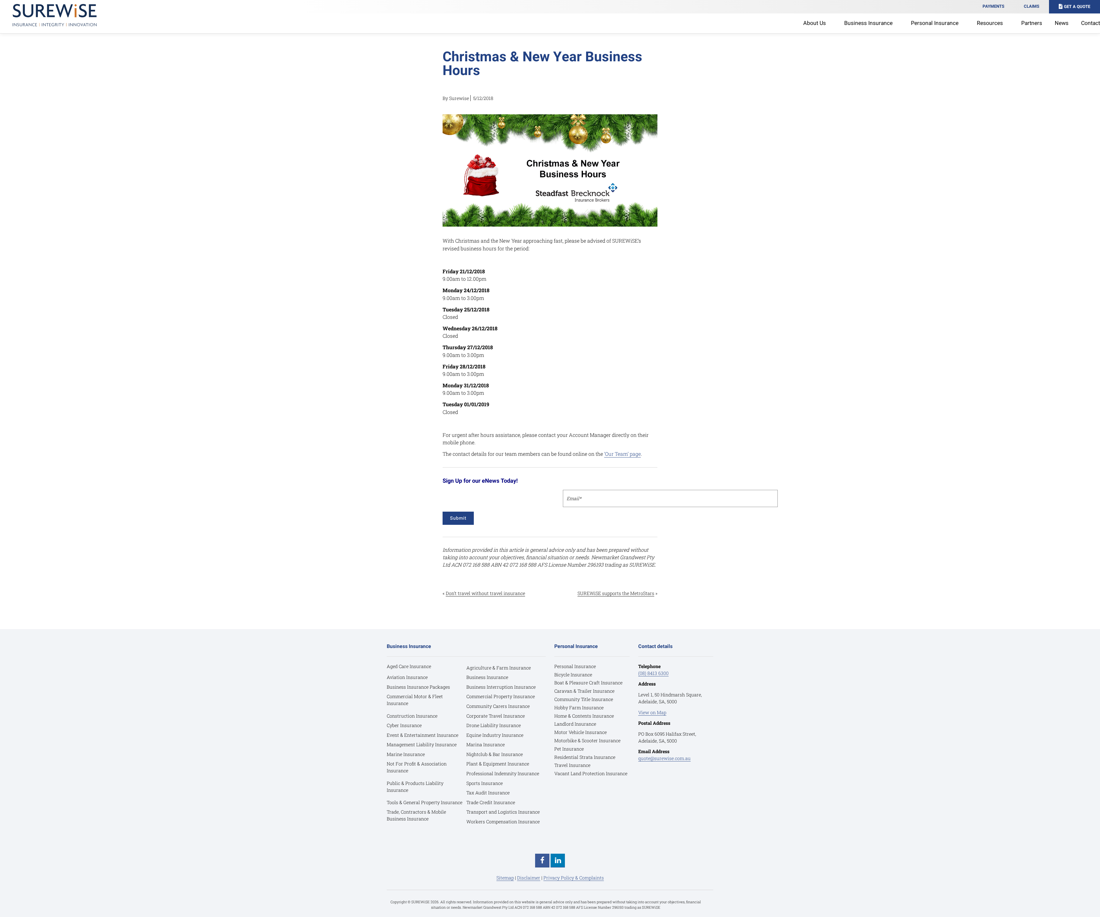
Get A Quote (1077, 7)
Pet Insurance (569, 749)
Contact (1090, 23)
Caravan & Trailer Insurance (584, 691)
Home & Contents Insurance (584, 716)
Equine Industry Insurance (494, 735)
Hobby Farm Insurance (579, 707)
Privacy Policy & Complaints (573, 878)
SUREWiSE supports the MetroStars (616, 593)
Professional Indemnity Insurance (502, 773)
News (1061, 23)
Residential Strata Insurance (584, 757)
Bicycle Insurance (573, 674)
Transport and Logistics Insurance (503, 812)
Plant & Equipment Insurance (497, 764)
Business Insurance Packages (418, 687)
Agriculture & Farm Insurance (498, 668)
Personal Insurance (575, 666)
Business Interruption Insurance (501, 687)
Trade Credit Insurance (490, 802)
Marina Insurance (485, 744)
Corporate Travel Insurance (495, 716)
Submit (458, 518)
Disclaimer (528, 878)
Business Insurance (487, 677)
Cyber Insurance (404, 725)
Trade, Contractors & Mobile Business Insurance (416, 815)
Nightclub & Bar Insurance (494, 754)
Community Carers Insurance (498, 706)
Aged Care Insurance (409, 666)
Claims (1031, 6)
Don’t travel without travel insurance (485, 593)
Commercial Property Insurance (500, 696)
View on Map (652, 712)
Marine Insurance (406, 754)
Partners (1031, 23)
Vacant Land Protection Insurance (590, 773)
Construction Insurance (412, 716)
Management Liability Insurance (422, 744)
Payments (993, 6)
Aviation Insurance (407, 677)
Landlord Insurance (575, 724)
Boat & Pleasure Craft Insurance (588, 683)
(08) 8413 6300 (653, 673)
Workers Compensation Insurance (503, 821)
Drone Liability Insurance (493, 725)
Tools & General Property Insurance (424, 802)
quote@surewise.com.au (664, 758)
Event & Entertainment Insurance (422, 735)
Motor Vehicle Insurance (580, 732)
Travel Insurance (572, 765)
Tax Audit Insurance (488, 793)
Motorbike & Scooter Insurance (587, 740)
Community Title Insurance (583, 699)
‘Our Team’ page (622, 454)
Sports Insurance (484, 783)
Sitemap (505, 878)
